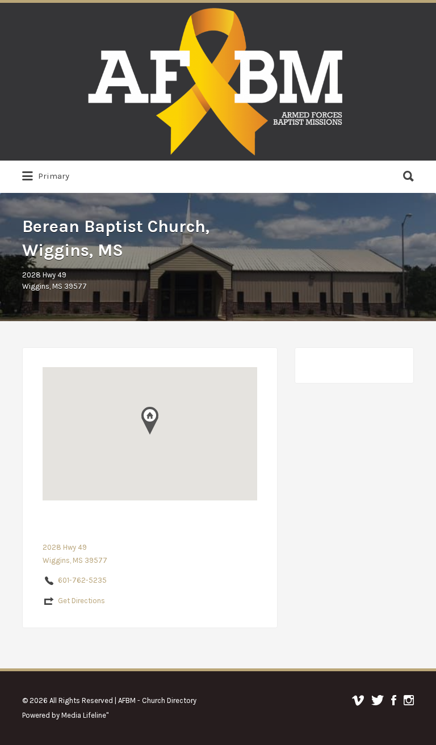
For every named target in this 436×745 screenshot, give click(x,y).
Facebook (393, 700)
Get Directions (81, 600)
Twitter (377, 700)
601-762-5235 (82, 580)
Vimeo (358, 700)
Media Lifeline (83, 715)
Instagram (409, 700)
